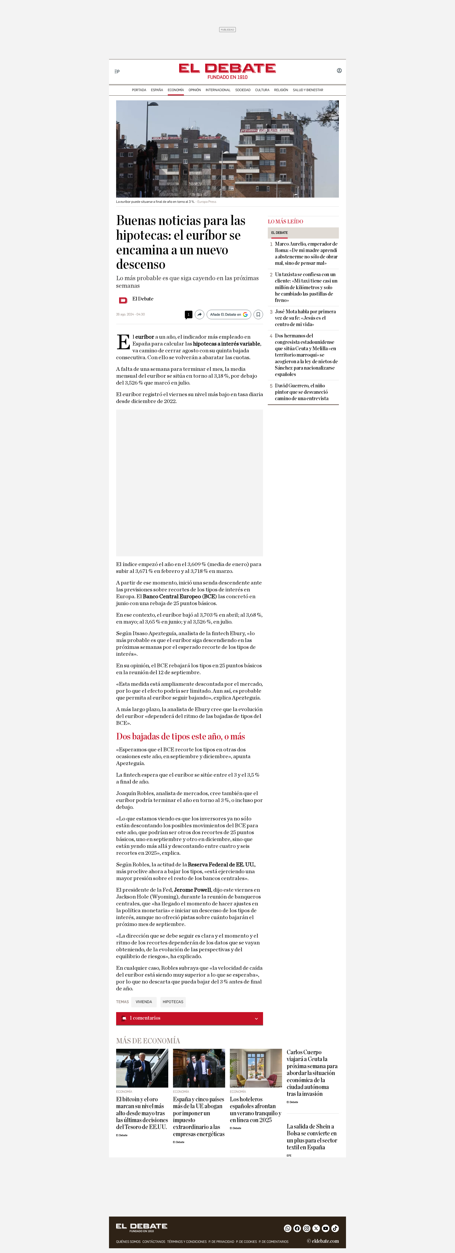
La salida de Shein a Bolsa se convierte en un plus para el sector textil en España (312, 1137)
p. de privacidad (221, 1242)
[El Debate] (227, 68)
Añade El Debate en (225, 314)
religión (281, 90)
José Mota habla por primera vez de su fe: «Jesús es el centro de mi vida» (305, 318)
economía (176, 90)
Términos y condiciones (187, 1242)
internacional (218, 90)
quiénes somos (128, 1242)
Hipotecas (173, 1002)
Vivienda (144, 1002)
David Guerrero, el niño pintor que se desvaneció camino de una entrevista (301, 392)
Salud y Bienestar (308, 90)
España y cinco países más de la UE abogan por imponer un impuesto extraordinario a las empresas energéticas (198, 1116)
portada (139, 90)
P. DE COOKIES (246, 1242)
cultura (262, 90)
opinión (195, 90)
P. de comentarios (273, 1242)
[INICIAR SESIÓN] (339, 71)
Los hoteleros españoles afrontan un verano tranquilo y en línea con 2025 (255, 1109)
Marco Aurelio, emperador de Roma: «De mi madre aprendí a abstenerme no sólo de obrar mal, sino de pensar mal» (306, 253)
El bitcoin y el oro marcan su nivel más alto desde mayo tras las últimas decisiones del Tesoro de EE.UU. (142, 1113)
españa (157, 90)
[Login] (339, 71)
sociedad (242, 90)
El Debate (143, 299)
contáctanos (153, 1242)
